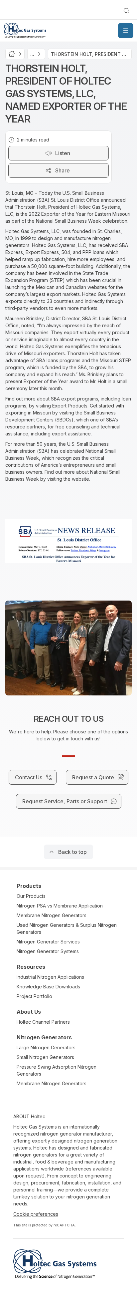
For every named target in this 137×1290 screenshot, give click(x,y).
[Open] (125, 30)
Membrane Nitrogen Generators (51, 915)
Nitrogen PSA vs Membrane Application (60, 905)
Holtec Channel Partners (43, 1022)
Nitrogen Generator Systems (48, 951)
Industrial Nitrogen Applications (50, 977)
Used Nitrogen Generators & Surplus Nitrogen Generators (67, 928)
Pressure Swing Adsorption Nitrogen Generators (56, 1070)
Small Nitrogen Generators (45, 1057)
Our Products (31, 896)
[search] (126, 10)
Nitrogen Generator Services (48, 941)
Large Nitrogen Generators (46, 1047)
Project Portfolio (34, 996)
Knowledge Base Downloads (48, 986)
